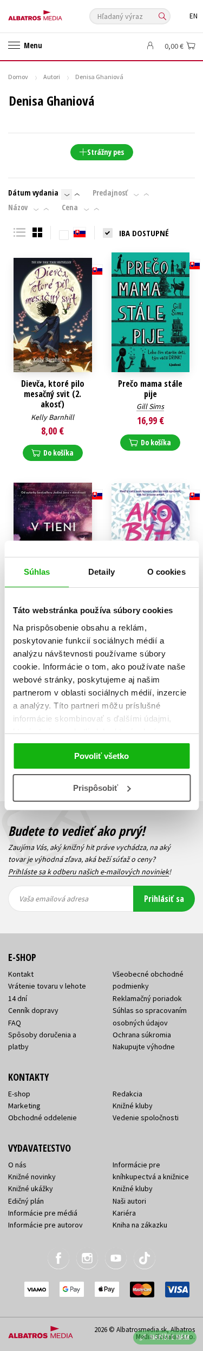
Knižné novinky (32, 1176)
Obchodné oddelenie (42, 1117)
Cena (70, 207)
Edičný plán (26, 1201)
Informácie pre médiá (42, 1213)
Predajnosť (110, 193)
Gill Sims (150, 406)
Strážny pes (105, 152)
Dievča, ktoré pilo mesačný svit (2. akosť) (52, 394)
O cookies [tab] (166, 571)
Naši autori (129, 1201)
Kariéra (124, 1213)
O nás (17, 1165)
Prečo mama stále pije (150, 389)
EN (193, 16)
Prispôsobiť (95, 788)
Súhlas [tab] (37, 571)
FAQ (14, 1023)
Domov (18, 77)
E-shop (19, 1094)
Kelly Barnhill (52, 417)
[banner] (57, 12)
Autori (51, 77)
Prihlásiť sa (164, 899)
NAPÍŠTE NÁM (170, 1337)
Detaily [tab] (101, 571)
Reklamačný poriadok (147, 998)
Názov (18, 207)
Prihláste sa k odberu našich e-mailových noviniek (88, 871)
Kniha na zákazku (140, 1225)
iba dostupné (144, 233)
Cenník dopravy (33, 1010)
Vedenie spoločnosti (146, 1117)
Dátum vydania (33, 193)
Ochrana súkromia (142, 1035)
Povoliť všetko (101, 756)
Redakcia (127, 1094)
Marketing (24, 1105)
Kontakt (21, 974)
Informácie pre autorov (45, 1225)
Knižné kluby (133, 1105)
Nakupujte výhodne (144, 1046)
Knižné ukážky (30, 1188)
